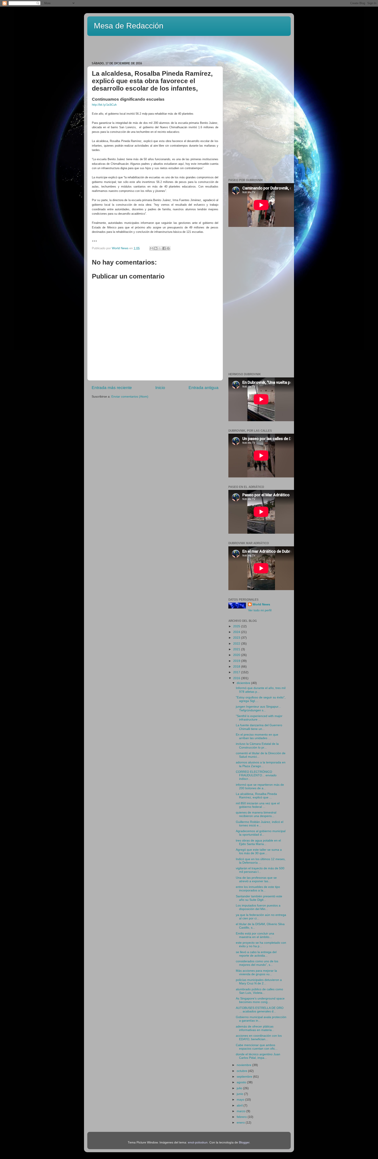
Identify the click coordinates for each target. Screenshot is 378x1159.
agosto (242, 1082)
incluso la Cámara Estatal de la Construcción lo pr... (257, 745)
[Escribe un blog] (156, 248)
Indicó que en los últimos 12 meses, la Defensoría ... (260, 860)
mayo (241, 1099)
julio (240, 1088)
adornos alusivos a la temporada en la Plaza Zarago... (260, 764)
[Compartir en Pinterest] (168, 248)
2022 (237, 643)
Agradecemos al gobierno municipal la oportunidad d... (260, 832)
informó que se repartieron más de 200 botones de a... (260, 786)
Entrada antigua (204, 387)
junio (240, 1094)
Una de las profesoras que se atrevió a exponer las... (256, 879)
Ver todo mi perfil (259, 610)
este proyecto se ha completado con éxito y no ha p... (261, 944)
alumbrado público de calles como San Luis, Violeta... (259, 991)
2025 (237, 626)
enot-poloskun (198, 1142)
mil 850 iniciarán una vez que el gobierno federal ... (258, 805)
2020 (237, 655)
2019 (237, 661)
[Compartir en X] (160, 248)
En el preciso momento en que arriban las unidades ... (257, 736)
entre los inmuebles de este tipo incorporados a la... (258, 888)
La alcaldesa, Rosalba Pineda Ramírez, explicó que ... (256, 795)
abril (240, 1105)
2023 (237, 637)
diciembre (244, 683)
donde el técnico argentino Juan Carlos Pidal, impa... (258, 1056)
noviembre (244, 1065)
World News (261, 604)
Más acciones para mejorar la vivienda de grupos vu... (256, 972)
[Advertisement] (143, 47)
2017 (237, 672)
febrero (242, 1117)
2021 (237, 649)
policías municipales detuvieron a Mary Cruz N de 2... (259, 981)
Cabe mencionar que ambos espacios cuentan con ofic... (257, 1046)
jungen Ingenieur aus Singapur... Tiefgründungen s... (258, 708)
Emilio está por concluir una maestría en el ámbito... (255, 935)
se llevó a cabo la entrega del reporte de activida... (256, 953)
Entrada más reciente (112, 387)
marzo (241, 1111)
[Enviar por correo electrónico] (151, 248)
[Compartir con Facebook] (164, 248)
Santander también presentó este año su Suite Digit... (259, 898)
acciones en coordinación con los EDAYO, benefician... (259, 1037)
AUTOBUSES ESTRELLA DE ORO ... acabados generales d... (260, 1009)
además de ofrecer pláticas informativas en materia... (255, 1028)
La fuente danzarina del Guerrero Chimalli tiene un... (259, 727)
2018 (237, 666)
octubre (242, 1071)
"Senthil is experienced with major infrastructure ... (259, 717)
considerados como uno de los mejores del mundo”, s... (257, 963)
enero (241, 1122)
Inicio (160, 387)
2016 (237, 678)
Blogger (244, 1142)
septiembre (245, 1076)
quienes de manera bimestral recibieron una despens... (256, 814)
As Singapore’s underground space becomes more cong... (260, 1000)
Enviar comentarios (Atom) (129, 396)
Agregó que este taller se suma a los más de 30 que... (259, 851)
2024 (237, 632)
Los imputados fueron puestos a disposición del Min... (258, 907)
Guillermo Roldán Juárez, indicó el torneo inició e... (259, 823)
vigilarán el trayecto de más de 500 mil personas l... (260, 870)
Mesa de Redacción (128, 25)
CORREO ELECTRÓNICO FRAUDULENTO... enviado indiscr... (256, 775)
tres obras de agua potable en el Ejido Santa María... (258, 842)
